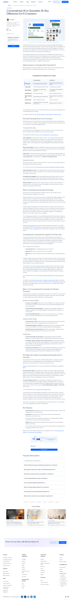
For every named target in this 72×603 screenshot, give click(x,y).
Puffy (40, 384)
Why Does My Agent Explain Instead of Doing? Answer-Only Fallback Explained (14, 523)
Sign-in (50, 1)
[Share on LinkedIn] (7, 30)
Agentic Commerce (10, 520)
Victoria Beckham (36, 228)
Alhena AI (9, 5)
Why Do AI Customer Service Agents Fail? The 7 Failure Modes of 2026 (35, 523)
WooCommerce (39, 280)
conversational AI (39, 51)
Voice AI (33, 350)
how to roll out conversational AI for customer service (47, 134)
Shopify (33, 280)
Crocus (30, 315)
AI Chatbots (63, 575)
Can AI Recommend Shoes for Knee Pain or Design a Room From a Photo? (56, 523)
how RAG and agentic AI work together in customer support (48, 114)
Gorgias (51, 383)
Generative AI (63, 576)
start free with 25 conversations (35, 432)
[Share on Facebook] (10, 30)
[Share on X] (8, 30)
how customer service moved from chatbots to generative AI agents (50, 167)
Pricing (27, 1)
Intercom (56, 383)
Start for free (56, 1)
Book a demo (65, 1)
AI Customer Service (64, 580)
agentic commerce (40, 266)
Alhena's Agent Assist (41, 343)
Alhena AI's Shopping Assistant (29, 225)
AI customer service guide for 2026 (43, 389)
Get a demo (62, 542)
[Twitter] (66, 597)
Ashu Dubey (12, 19)
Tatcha (52, 155)
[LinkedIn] (68, 597)
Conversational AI (64, 578)
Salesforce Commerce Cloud (49, 280)
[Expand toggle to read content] (63, 459)
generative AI (48, 51)
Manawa (50, 141)
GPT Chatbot (63, 579)
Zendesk (47, 383)
